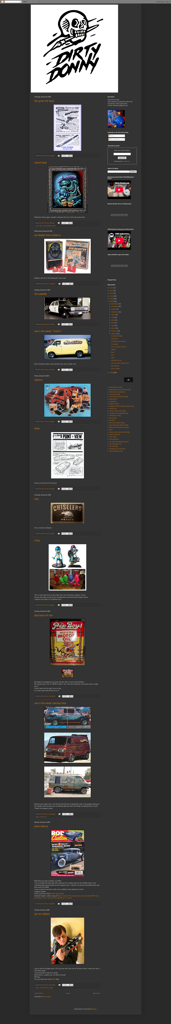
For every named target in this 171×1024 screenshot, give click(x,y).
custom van (43, 817)
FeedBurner (126, 161)
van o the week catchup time (50, 703)
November (114, 306)
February (114, 331)
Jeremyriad (112, 418)
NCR (110, 430)
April (113, 325)
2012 (111, 293)
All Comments (114, 139)
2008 (111, 372)
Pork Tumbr (113, 437)
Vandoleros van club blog (117, 449)
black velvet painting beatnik (47, 225)
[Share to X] (67, 156)
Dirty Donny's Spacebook (117, 392)
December (114, 304)
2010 (111, 299)
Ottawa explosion (114, 434)
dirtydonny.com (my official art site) (120, 389)
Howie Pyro (113, 408)
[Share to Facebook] (69, 156)
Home (68, 993)
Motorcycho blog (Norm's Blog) (119, 427)
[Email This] (62, 156)
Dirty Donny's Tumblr (115, 387)
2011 (111, 296)
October (114, 309)
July (112, 317)
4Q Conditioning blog (116, 451)
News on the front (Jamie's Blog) (119, 432)
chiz (36, 499)
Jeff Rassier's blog (115, 415)
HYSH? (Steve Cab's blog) (117, 411)
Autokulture (113, 401)
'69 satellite (40, 293)
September (115, 312)
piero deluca (41, 826)
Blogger (94, 1009)
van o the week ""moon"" (48, 331)
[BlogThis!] (65, 156)
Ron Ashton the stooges (46, 987)
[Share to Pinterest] (71, 156)
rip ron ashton (42, 913)
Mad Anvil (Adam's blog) (117, 423)
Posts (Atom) (47, 996)
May (112, 323)
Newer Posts (39, 993)
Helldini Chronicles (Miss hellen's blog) (121, 406)
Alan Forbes (113, 399)
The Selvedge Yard (115, 444)
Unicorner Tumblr (114, 394)
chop (37, 540)
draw (37, 428)
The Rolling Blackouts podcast (119, 442)
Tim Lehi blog (113, 446)
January (114, 333)
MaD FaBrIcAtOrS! (57, 894)
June (113, 320)
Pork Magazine (114, 439)
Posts (112, 136)
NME (53, 979)
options (38, 379)
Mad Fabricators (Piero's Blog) (118, 425)
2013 (111, 290)
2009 (111, 301)
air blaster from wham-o (47, 235)
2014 (111, 288)
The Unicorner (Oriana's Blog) (118, 397)
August (113, 314)
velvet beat (40, 162)
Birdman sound (114, 404)
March (113, 328)
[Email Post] (58, 155)
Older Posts (96, 993)
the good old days (44, 100)
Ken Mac (112, 420)
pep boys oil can (43, 615)
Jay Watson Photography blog (118, 413)
